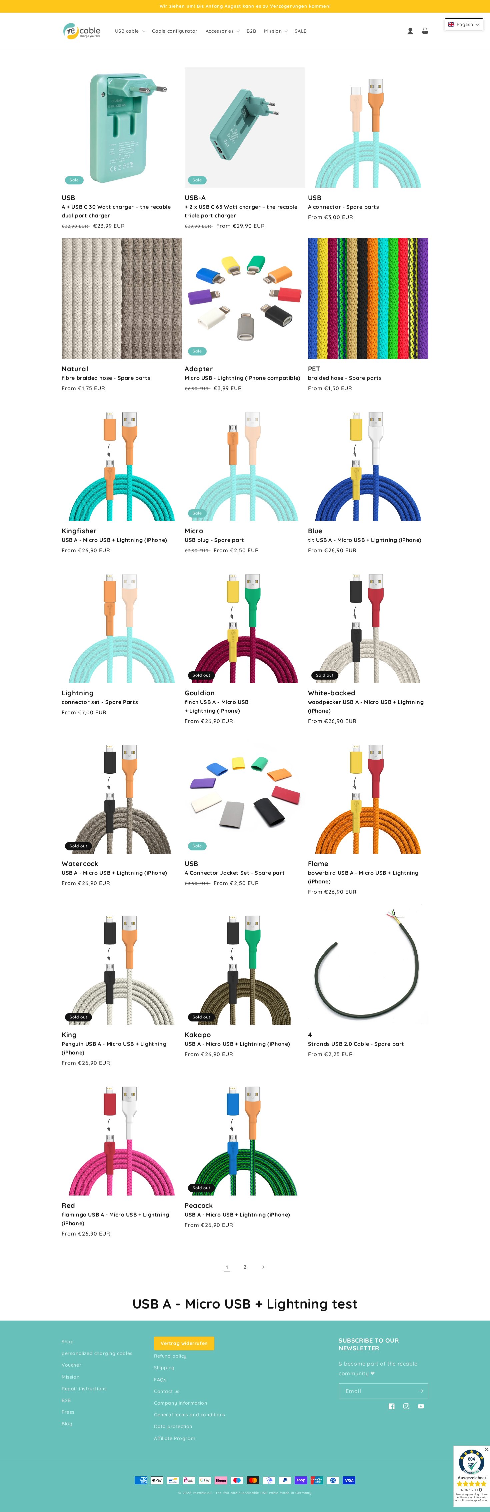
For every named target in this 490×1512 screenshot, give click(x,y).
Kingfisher (114, 535)
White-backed (366, 701)
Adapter (243, 372)
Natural (106, 372)
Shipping (164, 1368)
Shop (68, 1342)
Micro (214, 535)
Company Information (180, 1403)
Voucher (71, 1365)
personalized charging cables (97, 1353)
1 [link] (227, 1267)
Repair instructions (84, 1389)
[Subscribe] (420, 1391)
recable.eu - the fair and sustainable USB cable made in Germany (252, 1493)
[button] (129, 31)
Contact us (167, 1391)
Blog (67, 1424)
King (114, 1043)
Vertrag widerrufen (184, 1343)
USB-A (241, 206)
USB (116, 206)
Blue (365, 535)
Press (68, 1412)
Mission (70, 1377)
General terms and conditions (189, 1415)
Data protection (173, 1426)
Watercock (114, 867)
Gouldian (217, 701)
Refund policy (170, 1356)
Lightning (100, 697)
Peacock (237, 1209)
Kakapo (237, 1038)
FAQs (160, 1380)
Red (115, 1214)
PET (345, 372)
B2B (66, 1400)
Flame (363, 872)
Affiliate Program (174, 1438)
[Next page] (263, 1267)
